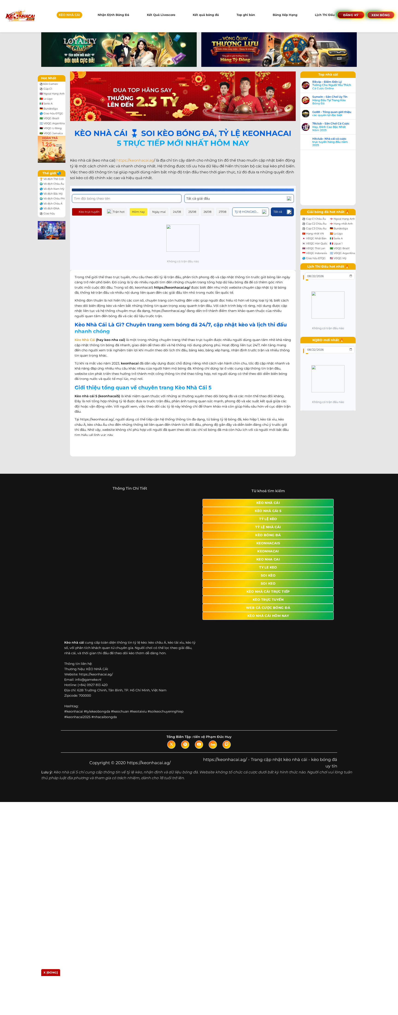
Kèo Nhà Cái (85, 340)
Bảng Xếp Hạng (285, 15)
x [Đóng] (51, 972)
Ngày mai (159, 211)
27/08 (222, 211)
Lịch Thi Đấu (325, 15)
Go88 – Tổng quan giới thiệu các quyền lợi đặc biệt (336, 113)
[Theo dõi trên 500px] (213, 771)
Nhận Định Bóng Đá (113, 15)
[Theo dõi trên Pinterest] (185, 771)
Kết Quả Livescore (161, 15)
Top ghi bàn (246, 15)
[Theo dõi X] (171, 771)
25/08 (192, 211)
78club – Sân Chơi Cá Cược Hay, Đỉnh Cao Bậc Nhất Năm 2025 (335, 127)
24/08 (177, 211)
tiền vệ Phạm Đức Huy (212, 763)
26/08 (207, 211)
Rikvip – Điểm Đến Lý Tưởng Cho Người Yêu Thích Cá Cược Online (336, 85)
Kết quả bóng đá (206, 15)
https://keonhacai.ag (135, 160)
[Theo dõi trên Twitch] (226, 771)
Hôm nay (138, 211)
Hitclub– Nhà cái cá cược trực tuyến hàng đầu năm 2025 (334, 142)
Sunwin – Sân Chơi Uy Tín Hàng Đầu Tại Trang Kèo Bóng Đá (334, 100)
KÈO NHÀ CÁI (69, 15)
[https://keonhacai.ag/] (19, 16)
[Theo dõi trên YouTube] (199, 771)
